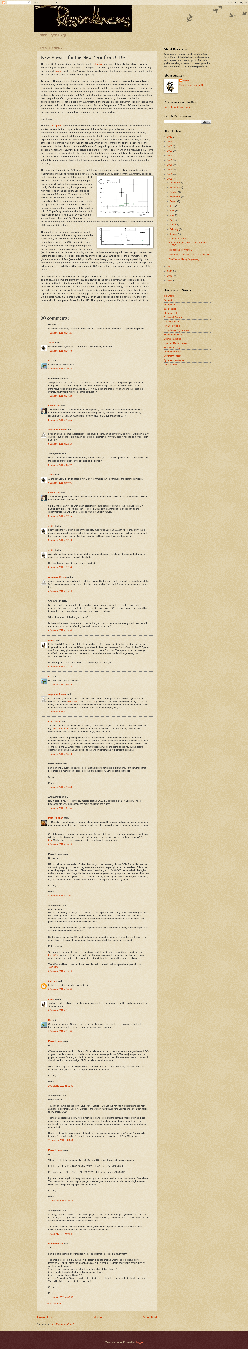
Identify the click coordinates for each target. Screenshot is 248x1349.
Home (98, 1317)
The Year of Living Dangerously (184, 259)
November (175, 187)
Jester (51, 342)
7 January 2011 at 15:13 (60, 754)
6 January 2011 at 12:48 (60, 540)
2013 (170, 169)
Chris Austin (54, 721)
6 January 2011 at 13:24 (60, 591)
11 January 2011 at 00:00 (60, 1140)
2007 (170, 280)
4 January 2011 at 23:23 (60, 396)
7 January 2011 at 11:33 (60, 711)
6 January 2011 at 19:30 (60, 630)
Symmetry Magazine (174, 360)
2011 (170, 179)
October (174, 192)
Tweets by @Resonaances (177, 107)
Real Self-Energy (172, 347)
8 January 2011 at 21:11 (60, 1010)
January (174, 234)
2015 (170, 160)
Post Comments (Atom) (62, 1324)
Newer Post (45, 1317)
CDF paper (56, 125)
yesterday (96, 64)
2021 (170, 141)
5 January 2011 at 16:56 (60, 420)
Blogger (139, 1342)
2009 (170, 271)
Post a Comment (53, 1303)
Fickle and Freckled (173, 317)
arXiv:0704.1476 (60, 728)
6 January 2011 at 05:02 (60, 465)
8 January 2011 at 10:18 (60, 844)
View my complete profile (191, 85)
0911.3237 (53, 955)
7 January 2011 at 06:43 (60, 684)
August (173, 201)
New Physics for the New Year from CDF (189, 254)
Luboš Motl (54, 405)
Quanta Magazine (172, 339)
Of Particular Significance (176, 330)
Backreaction (170, 309)
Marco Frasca (55, 1041)
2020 (170, 146)
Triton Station (170, 364)
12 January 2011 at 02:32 (60, 1297)
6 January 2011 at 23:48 (60, 666)
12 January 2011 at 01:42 (60, 1234)
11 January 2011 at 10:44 (60, 1200)
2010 (170, 266)
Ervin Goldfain (55, 1243)
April (172, 220)
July (172, 206)
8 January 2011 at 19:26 (60, 971)
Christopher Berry (172, 313)
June (172, 210)
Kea (50, 360)
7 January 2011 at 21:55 (60, 808)
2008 (170, 276)
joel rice (52, 981)
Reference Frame (172, 351)
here (94, 701)
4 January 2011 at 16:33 (60, 351)
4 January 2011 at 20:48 (60, 368)
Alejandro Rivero (57, 429)
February (174, 229)
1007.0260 (53, 967)
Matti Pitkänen (55, 818)
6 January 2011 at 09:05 (60, 483)
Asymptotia (169, 304)
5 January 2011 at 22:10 (60, 444)
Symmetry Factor (172, 356)
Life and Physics (172, 321)
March (173, 224)
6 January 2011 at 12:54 (60, 567)
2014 (170, 165)
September (175, 196)
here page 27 (73, 701)
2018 (170, 151)
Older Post (150, 1317)
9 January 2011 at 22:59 (60, 1031)
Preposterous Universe (175, 334)
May (172, 215)
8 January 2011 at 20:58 (60, 989)
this (50, 840)
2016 (170, 155)
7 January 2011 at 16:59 (60, 787)
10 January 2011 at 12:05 (60, 1086)
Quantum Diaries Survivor (176, 343)
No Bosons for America (180, 250)
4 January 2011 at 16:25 (60, 333)
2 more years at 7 (177, 238)
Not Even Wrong (172, 326)
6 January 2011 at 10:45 (60, 516)
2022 (170, 137)
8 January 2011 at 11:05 (60, 895)
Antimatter (169, 300)
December (175, 182)
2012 (170, 174)
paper (58, 71)
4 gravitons (169, 296)
